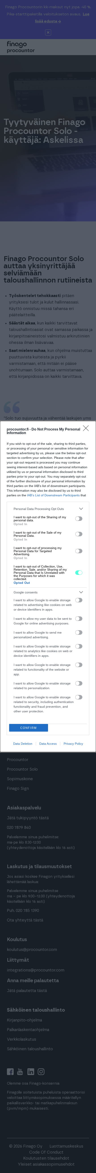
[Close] (87, 429)
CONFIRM (28, 728)
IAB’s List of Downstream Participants (53, 495)
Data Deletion (22, 743)
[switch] (78, 518)
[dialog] (48, 586)
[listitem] (48, 508)
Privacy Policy (73, 743)
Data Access (48, 743)
